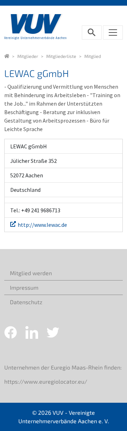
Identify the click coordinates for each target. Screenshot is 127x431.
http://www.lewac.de (42, 224)
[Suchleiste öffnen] (92, 32)
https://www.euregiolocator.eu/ (45, 381)
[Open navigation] (113, 32)
